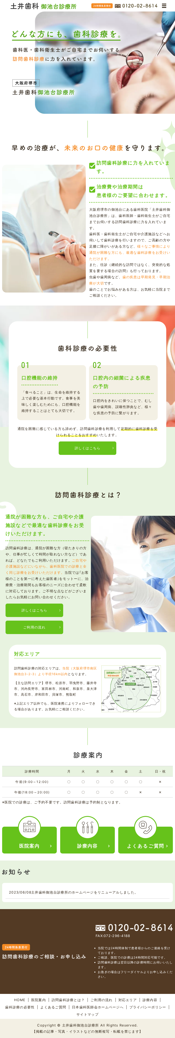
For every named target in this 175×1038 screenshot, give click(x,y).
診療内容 (150, 1000)
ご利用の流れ (34, 627)
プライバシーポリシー (147, 1007)
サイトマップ (87, 1014)
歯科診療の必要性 (20, 1007)
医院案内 (38, 1000)
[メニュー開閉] (164, 6)
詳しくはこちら (88, 448)
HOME (19, 1000)
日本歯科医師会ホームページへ (98, 1007)
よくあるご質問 (53, 1007)
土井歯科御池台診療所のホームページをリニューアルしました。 (84, 892)
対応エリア (127, 1000)
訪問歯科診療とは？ (68, 1000)
